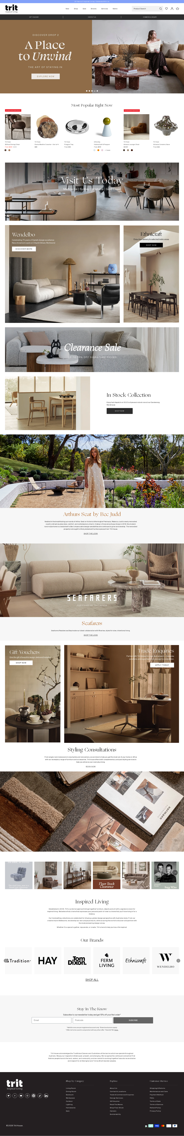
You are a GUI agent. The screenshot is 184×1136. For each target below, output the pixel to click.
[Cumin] (9, 150)
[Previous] (6, 961)
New (67, 9)
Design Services (116, 1098)
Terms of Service (156, 1104)
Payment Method (156, 1095)
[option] (92, 56)
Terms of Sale (155, 1101)
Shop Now (119, 411)
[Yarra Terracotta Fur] (132, 150)
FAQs (152, 1098)
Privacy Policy (155, 1111)
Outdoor (69, 1101)
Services (104, 9)
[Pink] (102, 150)
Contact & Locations (118, 1091)
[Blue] (95, 150)
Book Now (91, 766)
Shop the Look (91, 533)
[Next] (178, 961)
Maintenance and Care (159, 1091)
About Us (113, 1088)
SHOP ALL (92, 979)
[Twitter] (8, 1095)
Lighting (69, 1104)
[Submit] (160, 8)
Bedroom (70, 1095)
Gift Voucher (115, 1101)
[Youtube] (21, 1095)
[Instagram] (27, 1095)
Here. (116, 1030)
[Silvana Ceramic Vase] (166, 124)
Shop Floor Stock (117, 1108)
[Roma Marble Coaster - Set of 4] (47, 124)
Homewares (71, 1108)
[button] (86, 91)
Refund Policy (155, 1108)
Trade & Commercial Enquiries (122, 1095)
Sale (84, 9)
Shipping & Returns (157, 1088)
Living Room (71, 1088)
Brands (93, 9)
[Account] (171, 8)
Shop (76, 9)
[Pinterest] (33, 1095)
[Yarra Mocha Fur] (124, 150)
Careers (113, 1111)
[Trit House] (11, 8)
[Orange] (98, 150)
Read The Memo (116, 1104)
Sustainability (115, 1114)
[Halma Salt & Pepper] (107, 124)
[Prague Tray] (77, 124)
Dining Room (71, 1091)
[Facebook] (15, 1095)
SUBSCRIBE (133, 1020)
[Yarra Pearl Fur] (128, 150)
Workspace (70, 1098)
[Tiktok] (40, 1095)
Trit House (18, 1125)
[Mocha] (6, 150)
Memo (115, 9)
